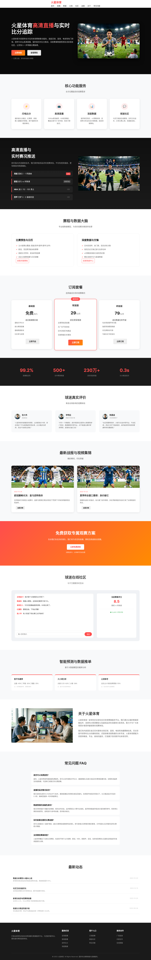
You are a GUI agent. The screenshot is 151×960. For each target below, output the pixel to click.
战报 (83, 6)
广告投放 (120, 936)
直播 (58, 6)
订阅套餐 (92, 936)
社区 (77, 6)
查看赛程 (34, 53)
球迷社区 (92, 939)
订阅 (71, 6)
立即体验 (18, 53)
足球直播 (65, 936)
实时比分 (65, 943)
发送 (88, 634)
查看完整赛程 (22, 261)
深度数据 (65, 946)
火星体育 (56, 2)
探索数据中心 (88, 261)
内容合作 (120, 939)
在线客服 (120, 943)
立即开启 (32, 341)
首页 (52, 6)
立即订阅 (75, 342)
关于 (89, 6)
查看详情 (20, 508)
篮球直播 (65, 939)
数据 (64, 6)
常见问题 (97, 6)
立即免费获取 (75, 547)
